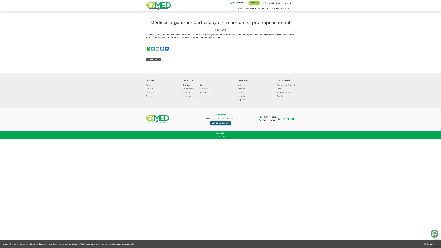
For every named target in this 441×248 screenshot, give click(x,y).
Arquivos (241, 100)
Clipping (241, 89)
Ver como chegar (220, 123)
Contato (289, 9)
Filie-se (254, 3)
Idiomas (202, 85)
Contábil (187, 92)
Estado (280, 96)
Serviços (250, 9)
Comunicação (189, 89)
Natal (279, 89)
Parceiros (203, 89)
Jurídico (186, 85)
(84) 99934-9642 (239, 3)
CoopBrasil (204, 92)
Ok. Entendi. (429, 244)
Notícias (241, 85)
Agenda (241, 96)
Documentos (276, 9)
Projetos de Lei (283, 92)
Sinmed (240, 9)
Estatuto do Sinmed (286, 85)
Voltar (153, 60)
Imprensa (262, 9)
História (149, 89)
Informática (188, 96)
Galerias (241, 92)
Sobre (149, 85)
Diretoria (150, 92)
